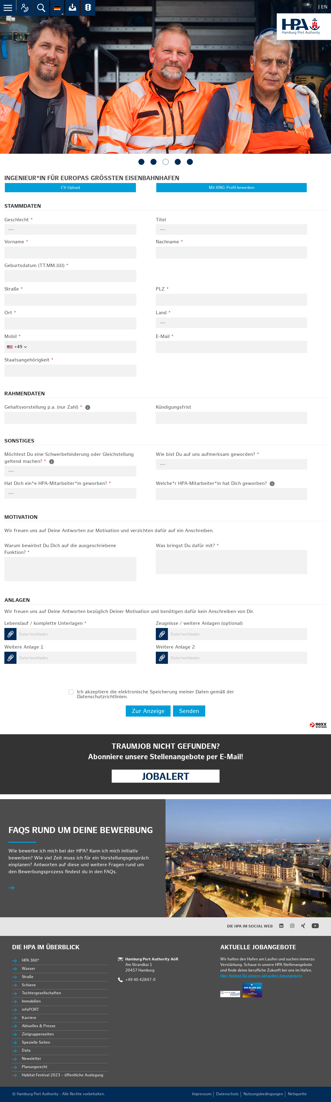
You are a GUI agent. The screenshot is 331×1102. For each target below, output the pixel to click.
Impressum (201, 1094)
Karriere (29, 1018)
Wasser (28, 968)
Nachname (169, 242)
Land (163, 313)
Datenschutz (227, 1094)
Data (26, 1050)
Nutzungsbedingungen (263, 1094)
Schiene (29, 985)
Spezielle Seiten (36, 1042)
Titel (161, 220)
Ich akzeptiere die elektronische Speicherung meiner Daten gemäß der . (155, 691)
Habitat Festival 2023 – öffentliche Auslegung (62, 1075)
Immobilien (31, 1001)
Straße (13, 289)
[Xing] (300, 927)
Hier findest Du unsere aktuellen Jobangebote (261, 976)
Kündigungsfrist (173, 407)
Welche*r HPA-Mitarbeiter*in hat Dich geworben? (212, 483)
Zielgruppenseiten (38, 1034)
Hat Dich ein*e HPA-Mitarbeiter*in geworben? (57, 483)
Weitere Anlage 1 (23, 647)
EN (324, 7)
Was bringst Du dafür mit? (187, 546)
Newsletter (31, 1058)
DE (313, 7)
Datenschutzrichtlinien (101, 697)
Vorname (16, 242)
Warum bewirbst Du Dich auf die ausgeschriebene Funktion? (60, 549)
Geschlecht (18, 220)
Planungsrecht (34, 1067)
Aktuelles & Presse (38, 1026)
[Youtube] (312, 928)
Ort (10, 313)
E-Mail (165, 336)
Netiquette (297, 1094)
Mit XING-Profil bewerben (231, 187)
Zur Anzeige (148, 711)
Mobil (12, 336)
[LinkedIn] (278, 927)
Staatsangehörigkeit (29, 360)
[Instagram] (289, 927)
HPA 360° (31, 960)
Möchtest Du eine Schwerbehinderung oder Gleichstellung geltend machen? (69, 458)
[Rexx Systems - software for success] (318, 725)
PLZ (162, 289)
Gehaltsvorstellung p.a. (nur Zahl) (43, 407)
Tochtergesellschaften (41, 993)
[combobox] (70, 229)
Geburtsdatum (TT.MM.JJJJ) (36, 265)
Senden (189, 711)
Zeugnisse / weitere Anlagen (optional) (199, 623)
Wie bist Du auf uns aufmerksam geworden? (207, 454)
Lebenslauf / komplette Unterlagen (45, 623)
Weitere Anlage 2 (175, 647)
